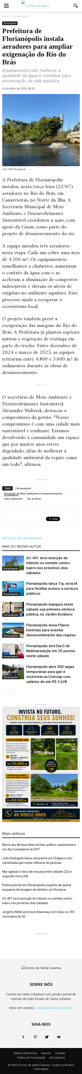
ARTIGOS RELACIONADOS (22, 538)
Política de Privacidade (31, 1057)
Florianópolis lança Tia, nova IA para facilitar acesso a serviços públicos (52, 588)
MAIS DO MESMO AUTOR (21, 546)
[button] (76, 6)
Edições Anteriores (25, 1053)
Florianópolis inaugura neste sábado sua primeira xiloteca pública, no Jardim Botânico (50, 609)
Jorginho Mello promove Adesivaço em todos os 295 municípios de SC (38, 914)
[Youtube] (58, 1037)
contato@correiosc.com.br (54, 1008)
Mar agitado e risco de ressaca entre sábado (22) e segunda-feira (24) (37, 874)
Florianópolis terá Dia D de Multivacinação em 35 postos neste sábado (50, 651)
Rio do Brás (34, 498)
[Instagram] (35, 1037)
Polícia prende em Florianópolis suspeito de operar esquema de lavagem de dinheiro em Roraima (36, 887)
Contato (60, 1053)
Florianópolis (9, 23)
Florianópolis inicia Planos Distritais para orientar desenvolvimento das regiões (51, 630)
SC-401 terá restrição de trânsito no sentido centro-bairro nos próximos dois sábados (37, 901)
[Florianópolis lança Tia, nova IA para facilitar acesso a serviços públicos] (13, 588)
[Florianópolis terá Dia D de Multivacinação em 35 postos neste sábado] (13, 650)
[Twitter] (47, 1037)
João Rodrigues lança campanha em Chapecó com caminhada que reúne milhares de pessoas (37, 860)
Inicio (5, 16)
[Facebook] (23, 1037)
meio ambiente (13, 498)
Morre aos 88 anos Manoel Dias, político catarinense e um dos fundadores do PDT (39, 847)
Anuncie (46, 1053)
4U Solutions (57, 1057)
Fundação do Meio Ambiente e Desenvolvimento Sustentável (33, 494)
